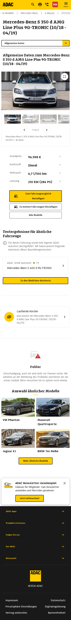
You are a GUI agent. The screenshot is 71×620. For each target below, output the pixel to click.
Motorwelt (11, 558)
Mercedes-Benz (29, 13)
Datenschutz (58, 600)
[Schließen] (65, 483)
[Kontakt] (47, 4)
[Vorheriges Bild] (24, 130)
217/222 (65, 13)
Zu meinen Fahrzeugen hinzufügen (38, 206)
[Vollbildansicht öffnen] (64, 76)
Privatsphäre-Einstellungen (21, 606)
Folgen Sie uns (13, 535)
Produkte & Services (15, 523)
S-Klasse (49, 13)
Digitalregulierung (55, 606)
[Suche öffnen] (33, 4)
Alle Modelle (35, 215)
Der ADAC (10, 546)
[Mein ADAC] (40, 4)
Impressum (12, 600)
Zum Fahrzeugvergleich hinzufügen (38, 196)
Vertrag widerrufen (16, 612)
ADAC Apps (11, 511)
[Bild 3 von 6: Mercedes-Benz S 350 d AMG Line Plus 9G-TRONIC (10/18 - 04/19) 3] (48, 119)
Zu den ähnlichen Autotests (35, 280)
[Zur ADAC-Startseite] (8, 4)
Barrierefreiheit (56, 612)
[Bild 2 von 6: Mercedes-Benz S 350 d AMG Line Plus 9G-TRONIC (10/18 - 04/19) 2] (30, 119)
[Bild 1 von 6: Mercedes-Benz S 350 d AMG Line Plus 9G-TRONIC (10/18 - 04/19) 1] (12, 119)
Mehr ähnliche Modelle (35, 460)
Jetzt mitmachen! (29, 498)
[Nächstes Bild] (46, 130)
